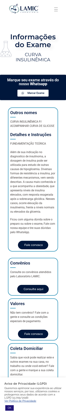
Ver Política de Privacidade (20, 400)
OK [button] (9, 407)
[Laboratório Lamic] (23, 9)
